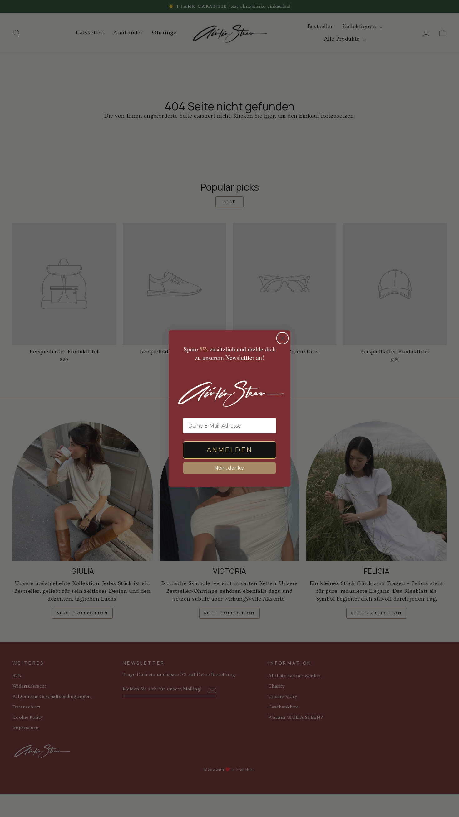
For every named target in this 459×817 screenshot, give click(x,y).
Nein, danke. (229, 468)
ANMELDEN (229, 450)
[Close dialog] (282, 338)
